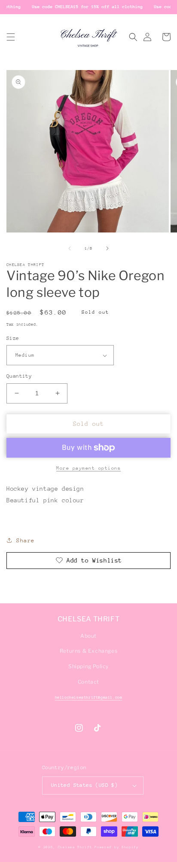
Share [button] (25, 540)
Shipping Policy (88, 666)
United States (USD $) (84, 785)
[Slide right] (107, 248)
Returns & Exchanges (88, 651)
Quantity (19, 376)
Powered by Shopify (117, 847)
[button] (10, 37)
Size (12, 338)
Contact (88, 682)
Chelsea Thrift (75, 847)
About (88, 636)
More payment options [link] (88, 468)
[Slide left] (69, 248)
